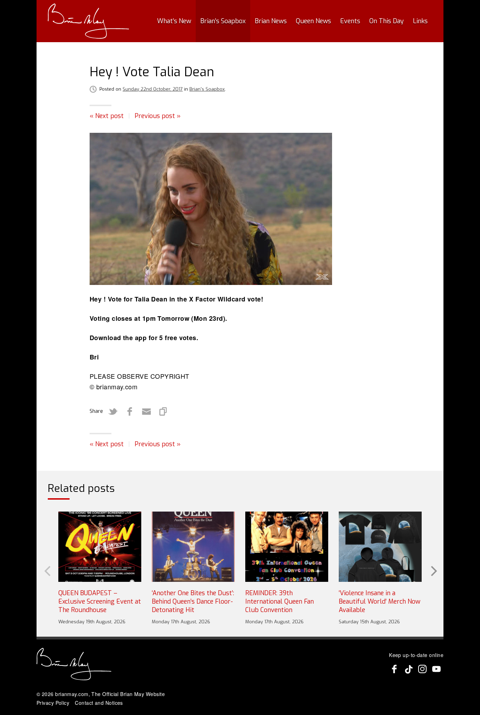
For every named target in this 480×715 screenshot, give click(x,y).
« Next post (107, 116)
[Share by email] (147, 411)
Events (350, 21)
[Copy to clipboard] (163, 411)
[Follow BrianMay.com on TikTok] (408, 669)
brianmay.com (71, 693)
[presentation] (47, 570)
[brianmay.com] (88, 21)
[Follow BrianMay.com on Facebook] (394, 669)
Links (420, 21)
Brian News (271, 21)
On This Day (386, 21)
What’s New (174, 21)
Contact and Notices (99, 702)
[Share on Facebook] (130, 411)
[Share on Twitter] (113, 411)
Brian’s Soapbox (223, 21)
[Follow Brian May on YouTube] (436, 669)
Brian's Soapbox (207, 89)
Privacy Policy (53, 702)
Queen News (313, 21)
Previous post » (158, 116)
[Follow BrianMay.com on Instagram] (422, 669)
